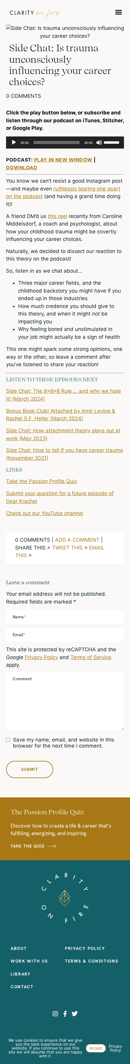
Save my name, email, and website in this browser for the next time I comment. (63, 743)
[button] (118, 12)
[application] (65, 142)
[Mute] (99, 142)
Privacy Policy (41, 657)
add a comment (77, 540)
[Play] (14, 142)
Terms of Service (90, 657)
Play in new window (63, 160)
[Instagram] (55, 1014)
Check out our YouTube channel (44, 513)
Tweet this (67, 548)
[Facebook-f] (65, 1014)
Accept (95, 1048)
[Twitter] (75, 1014)
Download (21, 168)
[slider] (112, 141)
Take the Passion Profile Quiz (41, 481)
